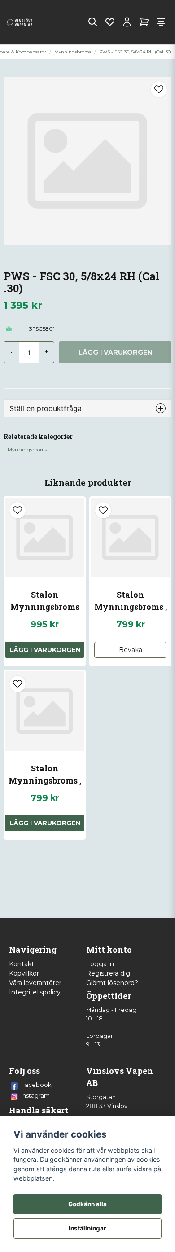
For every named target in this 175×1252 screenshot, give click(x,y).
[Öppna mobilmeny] (161, 22)
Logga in (100, 964)
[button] (159, 89)
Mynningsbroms (72, 52)
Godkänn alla (87, 1204)
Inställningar (87, 1228)
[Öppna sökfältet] (92, 22)
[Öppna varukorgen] (144, 22)
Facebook (36, 1084)
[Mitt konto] (127, 22)
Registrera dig (108, 973)
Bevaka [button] (130, 650)
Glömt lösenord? (112, 983)
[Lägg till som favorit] (109, 22)
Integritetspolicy (35, 992)
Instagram (35, 1095)
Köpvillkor (24, 973)
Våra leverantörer (35, 983)
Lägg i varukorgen (44, 650)
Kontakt (21, 964)
